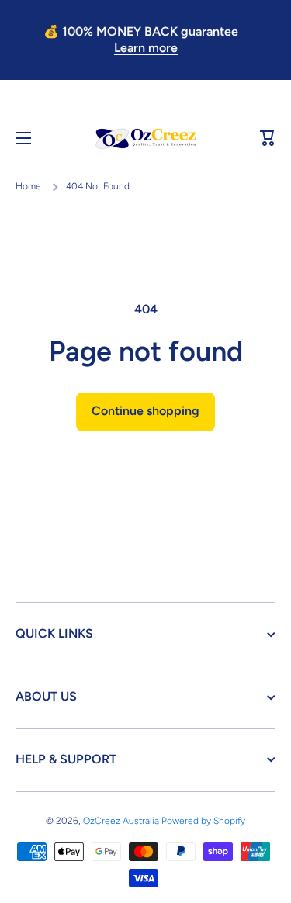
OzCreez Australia (122, 820)
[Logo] (145, 138)
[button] (267, 138)
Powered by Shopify (203, 820)
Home (28, 186)
